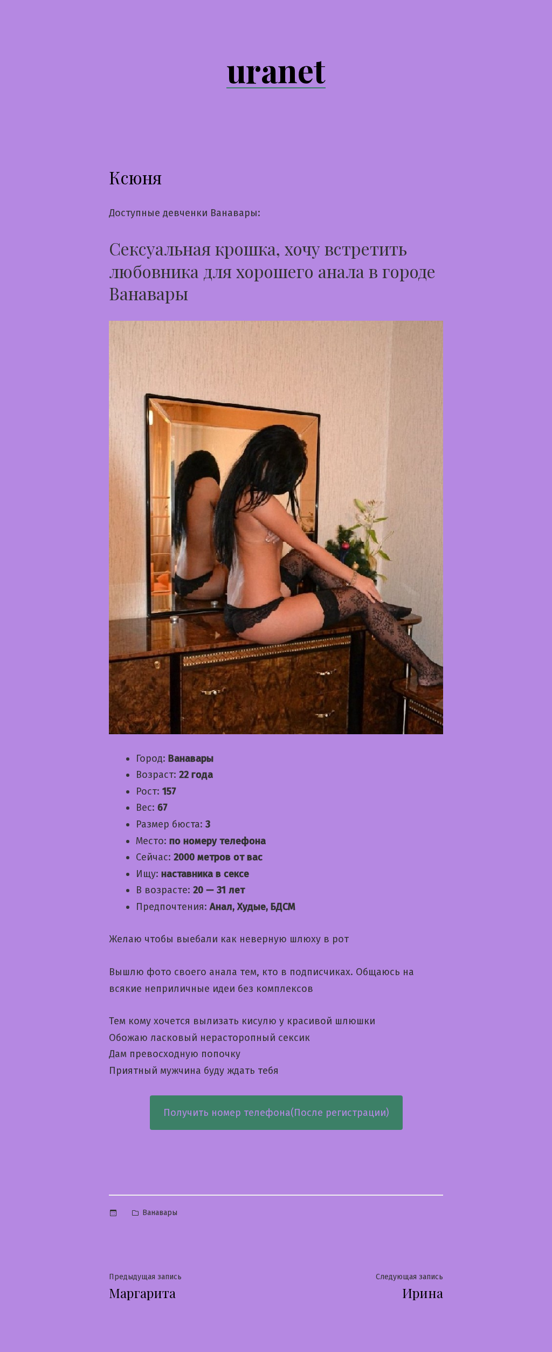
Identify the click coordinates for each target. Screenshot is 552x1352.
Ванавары (159, 1212)
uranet (276, 69)
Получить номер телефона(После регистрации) (276, 1113)
